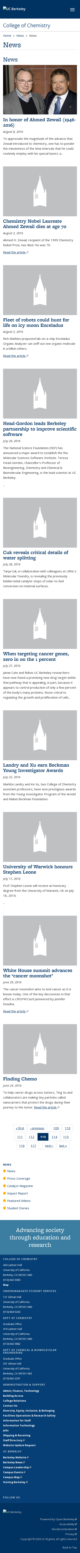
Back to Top (70, 1547)
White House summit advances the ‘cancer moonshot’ (37, 973)
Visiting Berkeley (15, 1482)
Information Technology (19, 1425)
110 (69, 1129)
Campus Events (14, 1472)
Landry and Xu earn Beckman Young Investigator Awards (36, 767)
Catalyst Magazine (20, 1186)
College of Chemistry (26, 25)
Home (7, 36)
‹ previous (38, 1128)
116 (23, 1146)
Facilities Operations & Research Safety (29, 1415)
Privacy (71, 1534)
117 (35, 1146)
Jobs (6, 1430)
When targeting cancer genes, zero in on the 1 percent (36, 656)
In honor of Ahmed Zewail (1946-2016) (39, 122)
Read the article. (16, 252)
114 (56, 1138)
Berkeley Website (16, 1457)
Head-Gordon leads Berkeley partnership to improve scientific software (40, 428)
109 (57, 1129)
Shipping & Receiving (16, 1435)
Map (6, 1285)
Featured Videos (19, 1201)
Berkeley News (14, 1462)
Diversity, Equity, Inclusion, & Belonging (29, 1410)
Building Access (13, 1396)
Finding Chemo (20, 1078)
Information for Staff (17, 1420)
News (20, 36)
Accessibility (68, 1524)
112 (33, 1138)
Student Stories (18, 1208)
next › (50, 1146)
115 (67, 1138)
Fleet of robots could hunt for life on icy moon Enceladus (36, 322)
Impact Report (17, 1193)
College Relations (14, 1400)
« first (21, 1128)
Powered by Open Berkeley (58, 1519)
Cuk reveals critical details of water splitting (35, 555)
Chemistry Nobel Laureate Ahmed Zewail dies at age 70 (34, 223)
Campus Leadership (17, 1467)
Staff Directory (14, 1440)
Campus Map (12, 1477)
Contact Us (10, 1405)
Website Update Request (19, 1445)
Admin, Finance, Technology (21, 1391)
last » (64, 1146)
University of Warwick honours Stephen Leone (38, 869)
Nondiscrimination (64, 1529)
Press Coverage (18, 1178)
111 (21, 1138)
